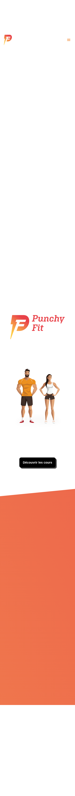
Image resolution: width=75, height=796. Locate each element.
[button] (68, 39)
